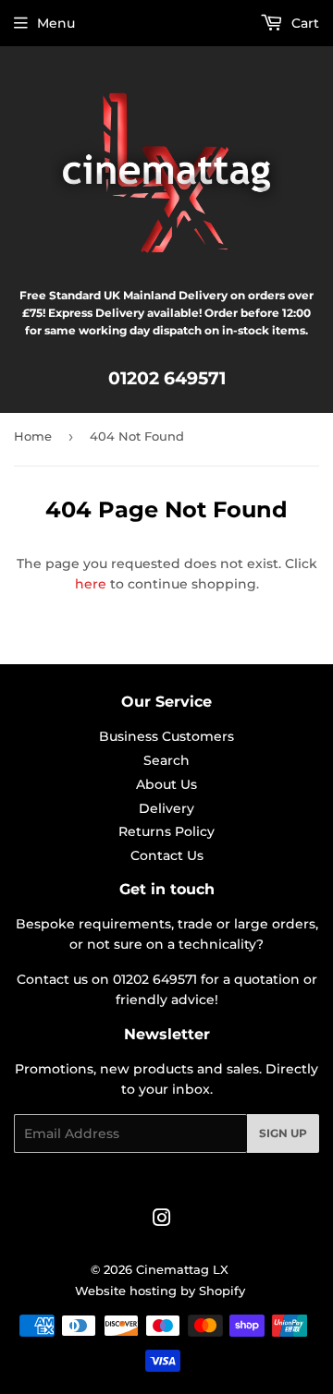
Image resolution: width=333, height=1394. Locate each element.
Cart (303, 23)
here (90, 584)
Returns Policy (166, 831)
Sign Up (283, 1133)
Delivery (166, 808)
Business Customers (166, 736)
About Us (166, 784)
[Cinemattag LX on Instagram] (162, 1220)
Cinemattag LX (182, 1269)
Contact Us (167, 855)
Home (33, 436)
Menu (56, 23)
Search (166, 760)
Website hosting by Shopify (160, 1290)
